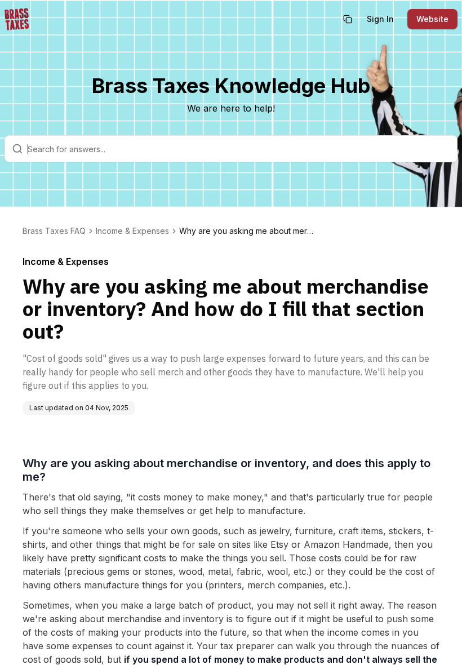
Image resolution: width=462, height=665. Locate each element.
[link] (246, 231)
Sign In (380, 19)
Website (432, 19)
